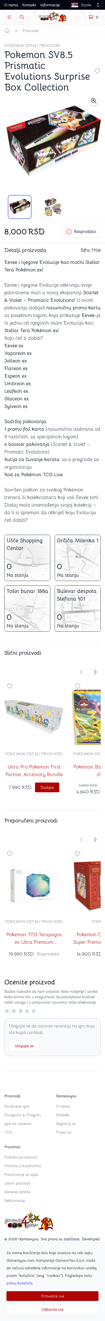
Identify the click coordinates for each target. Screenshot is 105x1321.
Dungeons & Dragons (22, 1114)
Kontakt (29, 4)
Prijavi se (63, 1132)
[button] (94, 101)
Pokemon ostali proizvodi (32, 45)
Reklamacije (14, 1200)
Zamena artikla (17, 1191)
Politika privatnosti (20, 1157)
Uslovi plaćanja (17, 1183)
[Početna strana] (7, 30)
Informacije (50, 4)
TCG (8, 1132)
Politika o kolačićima (22, 1165)
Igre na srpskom (18, 1123)
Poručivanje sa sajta (21, 1174)
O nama (11, 4)
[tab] (19, 207)
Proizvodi (31, 30)
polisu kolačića (19, 1283)
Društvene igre (16, 1106)
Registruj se (65, 1123)
